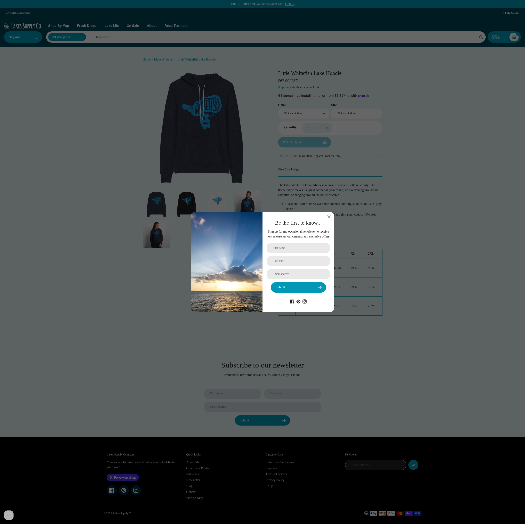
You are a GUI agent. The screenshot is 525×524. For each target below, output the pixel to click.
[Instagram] (304, 301)
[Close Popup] (329, 216)
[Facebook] (292, 301)
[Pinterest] (298, 301)
